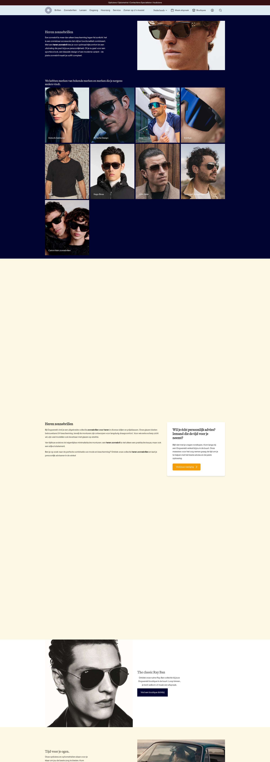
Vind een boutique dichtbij (152, 692)
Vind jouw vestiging (185, 467)
